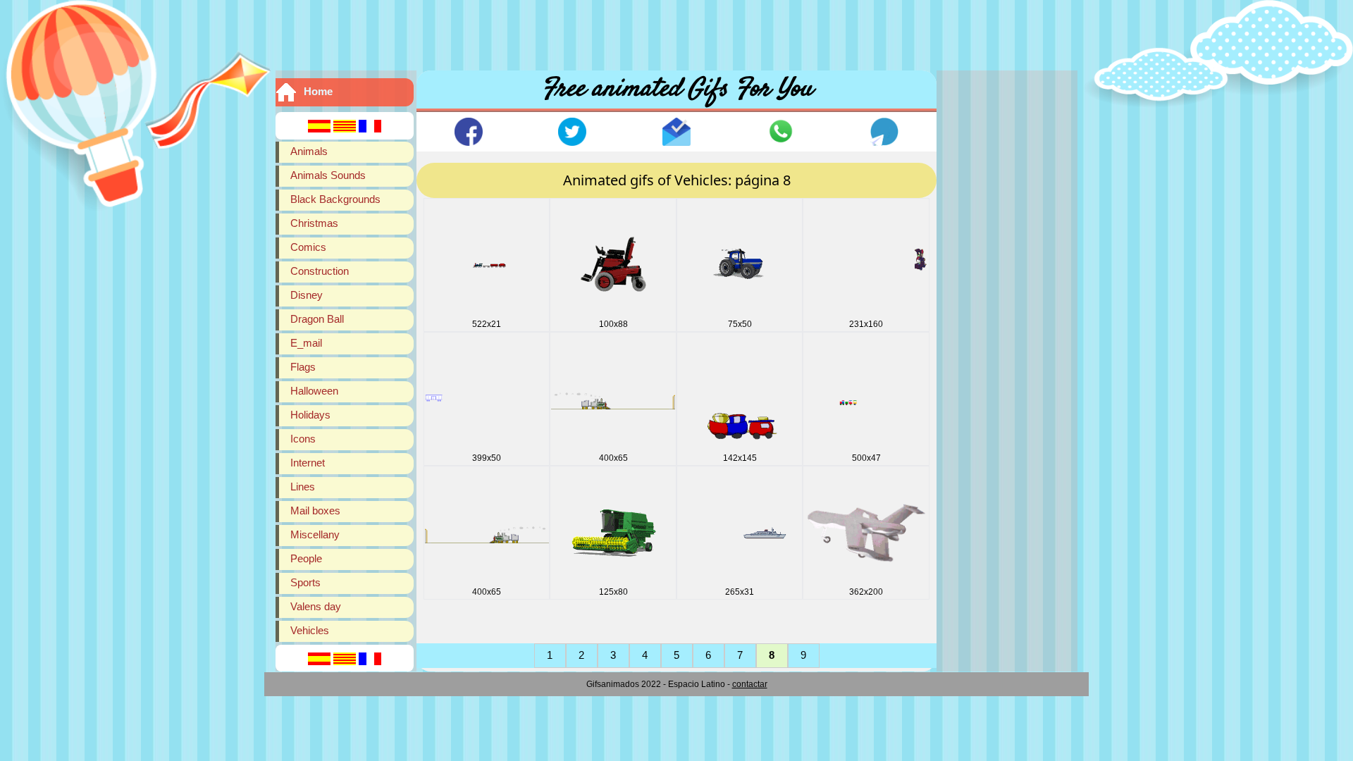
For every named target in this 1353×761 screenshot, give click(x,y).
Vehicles (309, 630)
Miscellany (315, 534)
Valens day (315, 606)
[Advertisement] (676, 31)
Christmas (314, 223)
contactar (749, 684)
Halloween (314, 391)
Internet (307, 463)
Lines (302, 487)
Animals (309, 151)
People (306, 558)
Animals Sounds (328, 175)
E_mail (306, 343)
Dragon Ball (317, 319)
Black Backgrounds (335, 199)
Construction (319, 271)
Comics (308, 247)
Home (318, 91)
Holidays (310, 415)
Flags (303, 367)
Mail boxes (315, 510)
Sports (305, 582)
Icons (303, 439)
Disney (306, 295)
